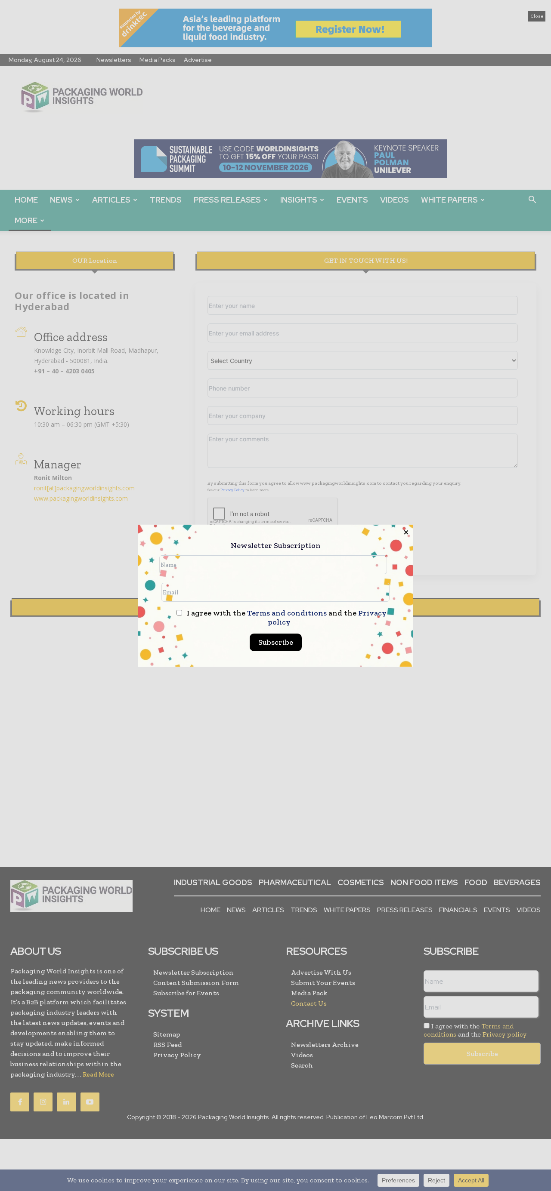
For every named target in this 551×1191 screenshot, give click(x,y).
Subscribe (275, 642)
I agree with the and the (286, 618)
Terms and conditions (287, 613)
